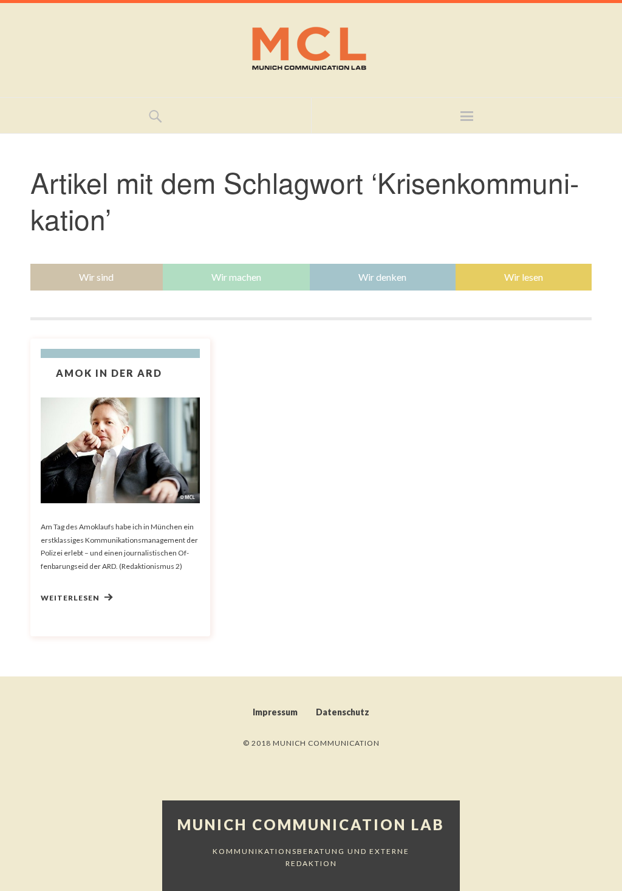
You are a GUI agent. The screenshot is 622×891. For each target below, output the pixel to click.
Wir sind (96, 277)
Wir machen (236, 277)
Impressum (275, 712)
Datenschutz (342, 712)
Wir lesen (523, 277)
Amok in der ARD (109, 373)
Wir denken (382, 277)
